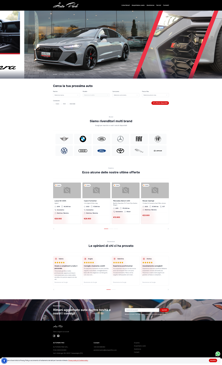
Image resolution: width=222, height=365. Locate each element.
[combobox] (66, 95)
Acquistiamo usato (138, 5)
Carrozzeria (115, 91)
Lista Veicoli (125, 5)
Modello (85, 91)
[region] (111, 205)
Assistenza (150, 5)
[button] (4, 360)
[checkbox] (54, 104)
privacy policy (161, 314)
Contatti (166, 5)
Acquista (137, 343)
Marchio (55, 91)
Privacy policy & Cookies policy (78, 360)
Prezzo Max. (145, 91)
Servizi (158, 5)
